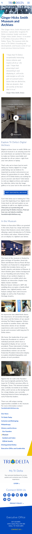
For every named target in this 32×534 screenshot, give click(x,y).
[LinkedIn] (4, 499)
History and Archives (9, 428)
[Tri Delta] (16, 2)
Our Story (5, 414)
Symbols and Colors (8, 438)
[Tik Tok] (17, 494)
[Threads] (8, 499)
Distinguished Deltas (8, 445)
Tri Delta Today (6, 417)
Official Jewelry (7, 441)
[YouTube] (8, 494)
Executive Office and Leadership (13, 448)
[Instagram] (21, 494)
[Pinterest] (13, 494)
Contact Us (16, 529)
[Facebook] (4, 494)
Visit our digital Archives (16, 192)
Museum (5, 435)
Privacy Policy (16, 503)
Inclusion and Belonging (9, 421)
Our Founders (7, 431)
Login (16, 483)
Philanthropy (6, 424)
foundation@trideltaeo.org (10, 408)
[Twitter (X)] (25, 494)
